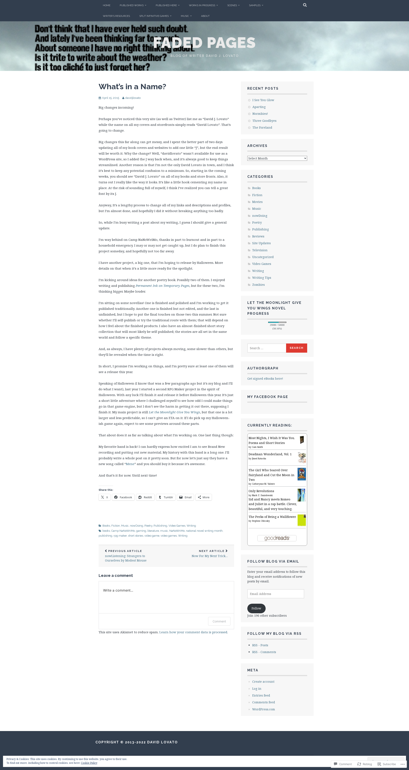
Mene (130, 464)
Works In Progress (202, 5)
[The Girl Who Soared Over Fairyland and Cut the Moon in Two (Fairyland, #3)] (302, 479)
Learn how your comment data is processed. (193, 632)
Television (260, 250)
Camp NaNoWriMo (123, 530)
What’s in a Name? (132, 86)
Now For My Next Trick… (210, 553)
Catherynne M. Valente (263, 483)
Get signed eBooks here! (265, 378)
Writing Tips (261, 278)
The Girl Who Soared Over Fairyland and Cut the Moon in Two (271, 475)
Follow (256, 608)
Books (106, 525)
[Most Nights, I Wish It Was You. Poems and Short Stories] (302, 443)
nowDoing (136, 525)
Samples (255, 5)
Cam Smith (257, 446)
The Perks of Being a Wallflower (272, 517)
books (106, 530)
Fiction (115, 525)
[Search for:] (267, 348)
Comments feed (263, 702)
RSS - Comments (264, 652)
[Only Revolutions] (302, 501)
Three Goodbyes (264, 121)
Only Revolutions (261, 491)
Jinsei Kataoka (259, 458)
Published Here (166, 5)
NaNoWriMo (177, 530)
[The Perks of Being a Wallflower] (302, 525)
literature (153, 530)
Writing (191, 525)
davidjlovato (133, 97)
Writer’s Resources (116, 15)
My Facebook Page (267, 397)
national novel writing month (204, 530)
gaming (141, 530)
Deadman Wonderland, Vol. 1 (270, 454)
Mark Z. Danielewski (262, 495)
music (164, 530)
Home (106, 5)
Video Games (176, 525)
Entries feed (261, 695)
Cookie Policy (89, 763)
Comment (219, 621)
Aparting (259, 107)
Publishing (160, 525)
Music (185, 15)
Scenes (232, 5)
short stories (135, 535)
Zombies (258, 285)
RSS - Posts (260, 645)
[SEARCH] (305, 5)
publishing (105, 535)
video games (169, 535)
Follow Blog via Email (273, 561)
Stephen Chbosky (261, 520)
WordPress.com (263, 709)
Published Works (132, 5)
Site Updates (261, 243)
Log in (256, 689)
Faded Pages (204, 42)
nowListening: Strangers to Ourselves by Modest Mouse (126, 556)
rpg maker (120, 535)
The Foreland (262, 127)
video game (151, 535)
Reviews (258, 236)
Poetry (148, 525)
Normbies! (260, 114)
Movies (257, 202)
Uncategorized (263, 257)
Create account (263, 681)
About (205, 15)
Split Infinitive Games (154, 15)
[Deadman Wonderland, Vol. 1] (302, 463)
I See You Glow (263, 100)
